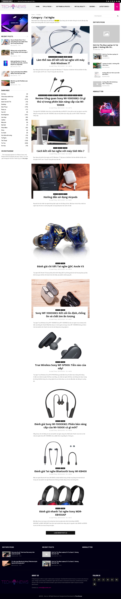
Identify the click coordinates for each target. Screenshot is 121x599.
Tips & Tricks (47, 6)
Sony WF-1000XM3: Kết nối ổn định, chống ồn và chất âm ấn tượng (60, 315)
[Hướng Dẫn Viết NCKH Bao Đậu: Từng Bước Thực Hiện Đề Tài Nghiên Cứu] (97, 84)
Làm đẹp (3, 117)
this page (25, 158)
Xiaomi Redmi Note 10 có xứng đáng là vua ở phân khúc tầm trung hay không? (19, 41)
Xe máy (3, 145)
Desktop (3, 104)
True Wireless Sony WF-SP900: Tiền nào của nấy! (60, 367)
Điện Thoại (61, 56)
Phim (2, 130)
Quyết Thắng (54, 66)
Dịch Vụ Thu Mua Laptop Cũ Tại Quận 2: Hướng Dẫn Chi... (105, 46)
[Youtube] (94, 584)
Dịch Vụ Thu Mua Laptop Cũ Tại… (26, 1)
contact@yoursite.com (44, 587)
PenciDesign (78, 596)
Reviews (92, 6)
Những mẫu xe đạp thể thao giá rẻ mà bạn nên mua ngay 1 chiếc (19, 52)
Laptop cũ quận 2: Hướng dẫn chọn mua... (110, 64)
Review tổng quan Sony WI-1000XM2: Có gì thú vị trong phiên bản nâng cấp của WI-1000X (60, 101)
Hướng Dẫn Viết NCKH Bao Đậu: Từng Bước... (110, 83)
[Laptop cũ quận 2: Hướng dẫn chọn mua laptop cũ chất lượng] (97, 65)
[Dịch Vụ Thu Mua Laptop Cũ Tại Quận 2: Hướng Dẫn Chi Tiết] (106, 34)
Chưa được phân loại (53, 56)
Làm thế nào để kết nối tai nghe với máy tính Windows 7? (60, 62)
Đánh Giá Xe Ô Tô (6, 101)
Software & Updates (63, 6)
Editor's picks (8, 547)
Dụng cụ (61, 95)
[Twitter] (99, 579)
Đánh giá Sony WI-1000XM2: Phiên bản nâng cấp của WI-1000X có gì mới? (60, 426)
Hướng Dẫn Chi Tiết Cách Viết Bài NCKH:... (110, 73)
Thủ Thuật (4, 140)
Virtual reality (79, 6)
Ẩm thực (3, 94)
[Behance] (116, 579)
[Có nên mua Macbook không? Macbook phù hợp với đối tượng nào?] (6, 563)
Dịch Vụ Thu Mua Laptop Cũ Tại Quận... (110, 55)
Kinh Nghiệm (5, 114)
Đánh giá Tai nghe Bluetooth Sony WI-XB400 (60, 471)
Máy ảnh (3, 122)
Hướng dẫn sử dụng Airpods (60, 197)
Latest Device (104, 6)
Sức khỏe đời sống (6, 135)
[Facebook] (94, 579)
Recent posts (7, 36)
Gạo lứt (3, 112)
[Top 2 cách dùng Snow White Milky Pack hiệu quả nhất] (5, 74)
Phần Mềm (70, 95)
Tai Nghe (70, 56)
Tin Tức (55, 147)
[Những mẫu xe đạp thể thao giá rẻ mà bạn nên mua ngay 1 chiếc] (5, 52)
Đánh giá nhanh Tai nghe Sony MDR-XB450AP (60, 513)
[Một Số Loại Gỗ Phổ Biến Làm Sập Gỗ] (5, 83)
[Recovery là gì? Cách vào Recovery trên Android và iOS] (6, 554)
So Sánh (75, 95)
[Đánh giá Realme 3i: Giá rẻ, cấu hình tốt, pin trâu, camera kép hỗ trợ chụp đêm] (5, 63)
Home (37, 6)
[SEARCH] (118, 16)
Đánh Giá (50, 95)
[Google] (112, 579)
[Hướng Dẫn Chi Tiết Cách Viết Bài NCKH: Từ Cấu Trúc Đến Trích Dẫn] (97, 75)
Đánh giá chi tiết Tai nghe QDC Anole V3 (60, 266)
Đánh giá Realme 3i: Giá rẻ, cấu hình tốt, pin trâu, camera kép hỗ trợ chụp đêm (19, 63)
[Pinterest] (108, 579)
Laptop (65, 56)
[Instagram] (103, 579)
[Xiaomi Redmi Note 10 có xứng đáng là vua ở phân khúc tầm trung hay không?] (5, 42)
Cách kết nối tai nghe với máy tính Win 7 (60, 151)
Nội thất (3, 125)
